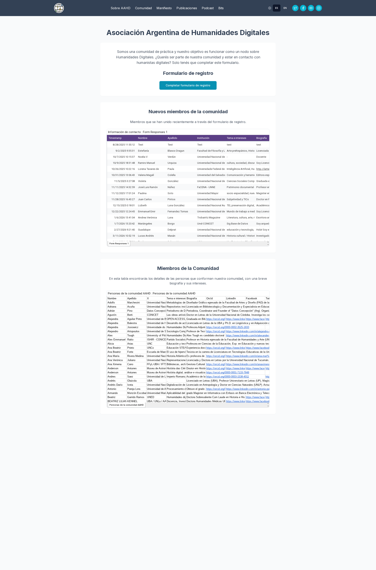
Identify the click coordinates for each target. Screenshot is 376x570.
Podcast (208, 8)
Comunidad (143, 8)
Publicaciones (186, 8)
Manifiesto (164, 8)
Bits (221, 8)
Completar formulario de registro (188, 85)
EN (285, 7)
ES (276, 7)
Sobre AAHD (120, 8)
